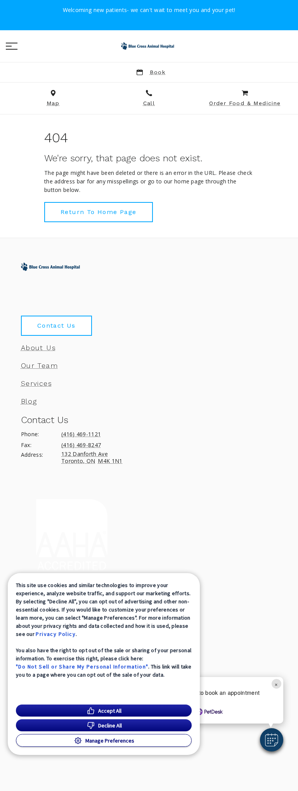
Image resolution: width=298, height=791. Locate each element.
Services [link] (36, 383)
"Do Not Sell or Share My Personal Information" (82, 666)
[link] (149, 46)
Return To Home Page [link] (99, 212)
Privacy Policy (56, 633)
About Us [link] (38, 347)
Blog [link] (29, 401)
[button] (11, 46)
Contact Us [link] (56, 325)
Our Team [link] (39, 365)
